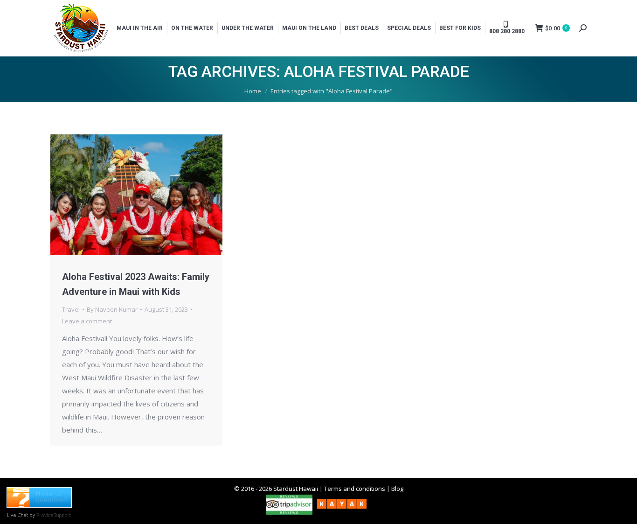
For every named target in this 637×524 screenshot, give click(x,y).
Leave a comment (87, 321)
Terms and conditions (354, 488)
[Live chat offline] (39, 505)
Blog (397, 488)
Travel (71, 309)
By (112, 309)
